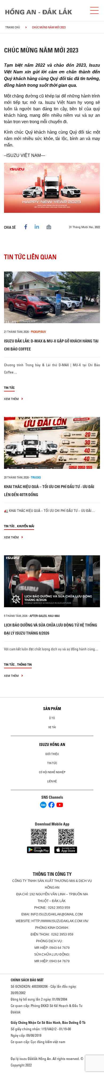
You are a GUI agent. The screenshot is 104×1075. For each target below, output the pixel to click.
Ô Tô (52, 718)
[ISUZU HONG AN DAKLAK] (38, 11)
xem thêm (11, 399)
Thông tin (24, 664)
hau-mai (54, 616)
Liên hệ (52, 781)
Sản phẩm (52, 708)
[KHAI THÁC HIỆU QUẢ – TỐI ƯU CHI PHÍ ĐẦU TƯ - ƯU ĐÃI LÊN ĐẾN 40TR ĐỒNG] (52, 443)
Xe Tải (52, 727)
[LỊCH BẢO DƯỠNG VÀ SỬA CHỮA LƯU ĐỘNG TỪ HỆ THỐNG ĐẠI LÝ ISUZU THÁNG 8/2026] (52, 581)
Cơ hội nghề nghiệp (52, 772)
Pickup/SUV (38, 332)
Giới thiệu (52, 754)
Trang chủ (12, 27)
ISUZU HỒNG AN (52, 744)
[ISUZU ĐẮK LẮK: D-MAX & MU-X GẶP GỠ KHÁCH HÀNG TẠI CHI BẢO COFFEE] (52, 297)
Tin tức (9, 388)
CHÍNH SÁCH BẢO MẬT (27, 980)
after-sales (38, 616)
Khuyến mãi (25, 526)
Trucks (36, 477)
